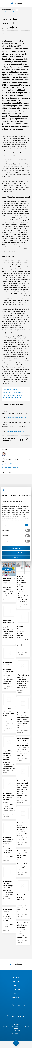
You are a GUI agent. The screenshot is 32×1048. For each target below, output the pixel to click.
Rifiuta (16, 557)
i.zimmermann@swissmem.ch (17, 417)
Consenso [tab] (5, 495)
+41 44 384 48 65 (8, 464)
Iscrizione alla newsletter (17, 1016)
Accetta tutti (16, 548)
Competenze (16, 989)
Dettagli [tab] (13, 495)
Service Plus (16, 985)
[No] (27, 439)
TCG (13, 1030)
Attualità (16, 977)
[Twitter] (13, 1005)
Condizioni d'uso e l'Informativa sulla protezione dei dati (16, 1027)
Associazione (16, 997)
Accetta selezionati (16, 553)
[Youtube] (24, 1005)
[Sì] (21, 439)
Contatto (17, 1030)
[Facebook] (7, 1005)
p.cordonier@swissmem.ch (16, 431)
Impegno (16, 993)
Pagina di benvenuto (8, 9)
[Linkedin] (19, 1005)
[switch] (27, 530)
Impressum (16, 1024)
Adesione (16, 981)
